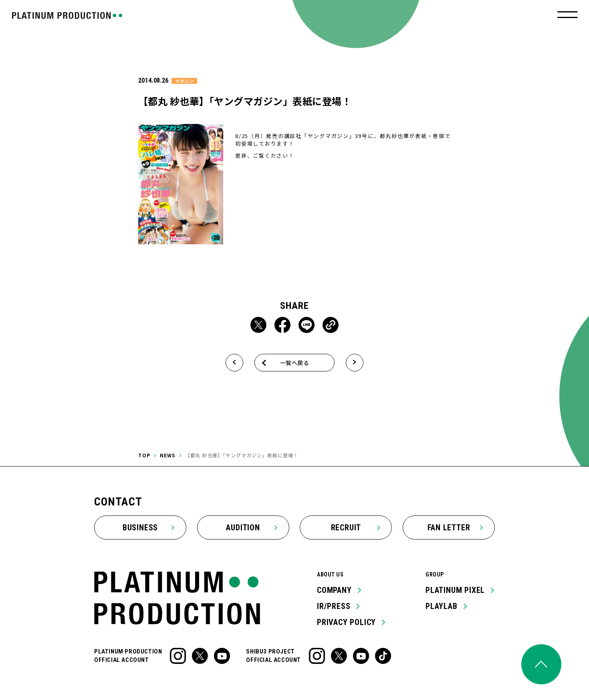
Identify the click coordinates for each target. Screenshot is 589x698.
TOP (144, 455)
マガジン (184, 81)
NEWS (167, 455)
